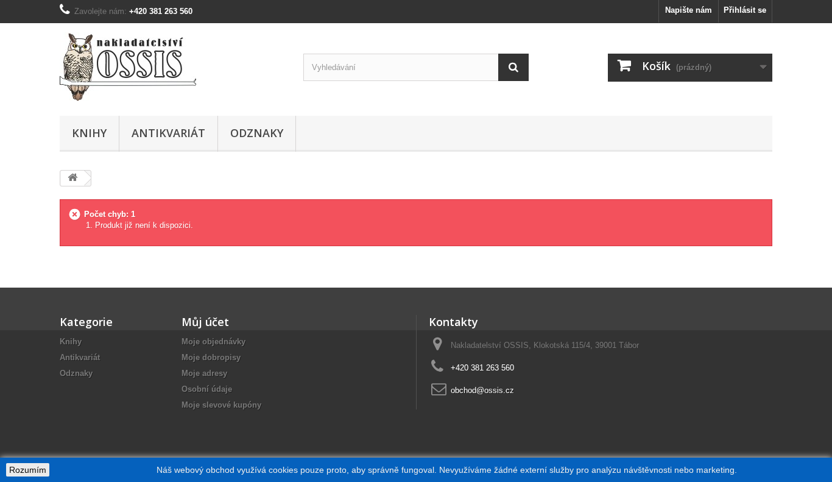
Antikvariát (168, 133)
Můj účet (205, 321)
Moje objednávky (213, 341)
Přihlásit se (745, 10)
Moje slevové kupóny (221, 404)
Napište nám (688, 10)
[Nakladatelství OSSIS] (172, 66)
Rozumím (27, 470)
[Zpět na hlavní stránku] (72, 178)
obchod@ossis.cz (482, 390)
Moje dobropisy (211, 357)
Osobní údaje (207, 389)
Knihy (89, 133)
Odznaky (256, 133)
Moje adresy (204, 373)
